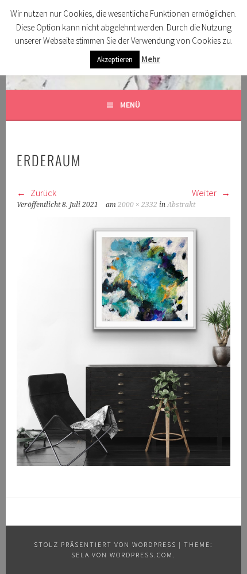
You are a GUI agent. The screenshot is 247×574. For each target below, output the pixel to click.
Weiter (205, 192)
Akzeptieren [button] (115, 59)
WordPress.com (141, 554)
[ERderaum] (123, 462)
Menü (130, 105)
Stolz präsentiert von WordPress (105, 544)
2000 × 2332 (137, 205)
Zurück (42, 192)
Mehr (150, 58)
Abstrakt (181, 205)
